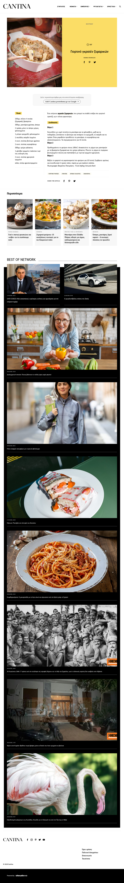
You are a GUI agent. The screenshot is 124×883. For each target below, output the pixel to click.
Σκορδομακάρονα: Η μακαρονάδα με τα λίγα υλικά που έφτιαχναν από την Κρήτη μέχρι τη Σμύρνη (37, 597)
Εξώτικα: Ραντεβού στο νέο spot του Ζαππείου (21, 523)
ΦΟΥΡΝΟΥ (89, 24)
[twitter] (95, 62)
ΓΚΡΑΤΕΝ (64, 173)
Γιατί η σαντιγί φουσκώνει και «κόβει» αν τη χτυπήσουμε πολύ (19, 237)
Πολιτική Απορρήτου (90, 852)
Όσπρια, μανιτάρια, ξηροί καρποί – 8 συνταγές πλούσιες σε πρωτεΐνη (102, 237)
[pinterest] (89, 62)
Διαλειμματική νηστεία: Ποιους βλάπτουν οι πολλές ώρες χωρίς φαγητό (29, 375)
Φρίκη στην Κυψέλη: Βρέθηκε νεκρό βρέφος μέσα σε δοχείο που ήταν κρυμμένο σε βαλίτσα (35, 746)
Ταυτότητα (86, 858)
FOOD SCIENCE (13, 232)
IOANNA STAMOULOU (90, 57)
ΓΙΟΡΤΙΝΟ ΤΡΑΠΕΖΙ (54, 173)
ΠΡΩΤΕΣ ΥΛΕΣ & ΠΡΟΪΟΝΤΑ (74, 232)
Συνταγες (61, 7)
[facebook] (84, 62)
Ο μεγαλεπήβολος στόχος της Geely (76, 299)
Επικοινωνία (87, 855)
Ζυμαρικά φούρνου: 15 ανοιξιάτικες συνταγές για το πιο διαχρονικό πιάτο (47, 237)
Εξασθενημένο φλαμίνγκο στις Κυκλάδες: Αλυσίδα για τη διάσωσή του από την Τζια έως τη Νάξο (37, 820)
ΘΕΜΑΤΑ (39, 232)
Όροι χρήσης (87, 849)
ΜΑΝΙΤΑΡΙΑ (87, 173)
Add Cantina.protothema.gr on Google (60, 102)
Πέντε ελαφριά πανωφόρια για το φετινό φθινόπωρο (23, 449)
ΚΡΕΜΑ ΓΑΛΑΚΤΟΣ (75, 173)
